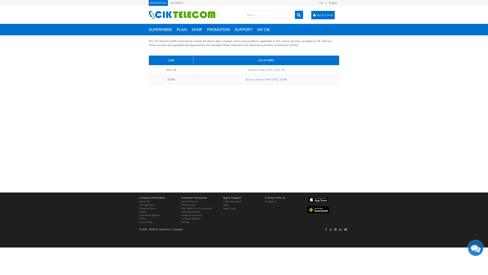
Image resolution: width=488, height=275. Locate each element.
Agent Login (229, 208)
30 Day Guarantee (190, 211)
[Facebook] (326, 229)
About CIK (144, 201)
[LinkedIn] (340, 229)
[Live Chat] (475, 248)
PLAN (182, 29)
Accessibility (145, 222)
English (333, 3)
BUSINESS (177, 3)
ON (321, 3)
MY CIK (263, 29)
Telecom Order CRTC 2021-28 (266, 70)
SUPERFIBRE (160, 29)
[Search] (299, 15)
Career (142, 211)
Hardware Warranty (191, 215)
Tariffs (142, 218)
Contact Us (271, 201)
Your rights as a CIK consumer (196, 208)
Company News (147, 208)
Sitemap (185, 222)
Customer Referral (190, 218)
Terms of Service (189, 201)
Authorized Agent (232, 201)
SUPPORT (244, 29)
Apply (226, 204)
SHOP (197, 29)
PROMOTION (218, 29)
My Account (324, 15)
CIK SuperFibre (147, 204)
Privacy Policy (188, 204)
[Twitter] (330, 229)
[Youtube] (345, 229)
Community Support (149, 215)
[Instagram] (335, 229)
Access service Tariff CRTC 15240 (266, 79)
